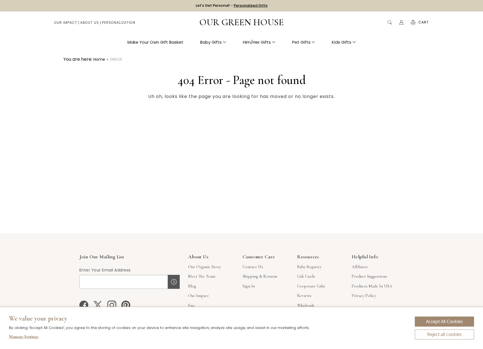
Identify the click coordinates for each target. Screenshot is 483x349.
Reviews (304, 295)
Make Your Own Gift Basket (155, 42)
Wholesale (306, 305)
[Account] (401, 22)
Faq (191, 305)
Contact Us (253, 266)
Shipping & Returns (260, 276)
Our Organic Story (204, 266)
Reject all (444, 334)
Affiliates (360, 266)
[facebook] (83, 305)
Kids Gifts (341, 42)
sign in (249, 286)
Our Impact (65, 22)
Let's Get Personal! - (231, 5)
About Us (89, 22)
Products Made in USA (372, 286)
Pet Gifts (301, 42)
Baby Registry (309, 266)
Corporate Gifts (311, 286)
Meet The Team (201, 276)
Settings (24, 337)
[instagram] (111, 305)
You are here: (77, 59)
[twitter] (97, 305)
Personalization (118, 22)
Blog (192, 286)
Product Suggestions (369, 276)
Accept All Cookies (444, 321)
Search (390, 22)
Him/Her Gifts (257, 42)
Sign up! (174, 282)
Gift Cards (306, 276)
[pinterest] (125, 305)
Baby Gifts (211, 42)
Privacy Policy (364, 295)
